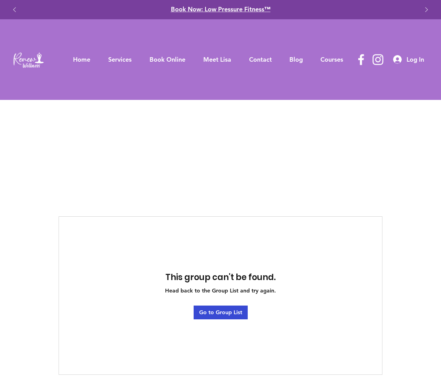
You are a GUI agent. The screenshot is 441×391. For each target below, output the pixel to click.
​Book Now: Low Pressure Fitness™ (220, 9)
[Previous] (14, 9)
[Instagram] (378, 59)
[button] (120, 59)
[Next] (426, 9)
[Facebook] (361, 59)
